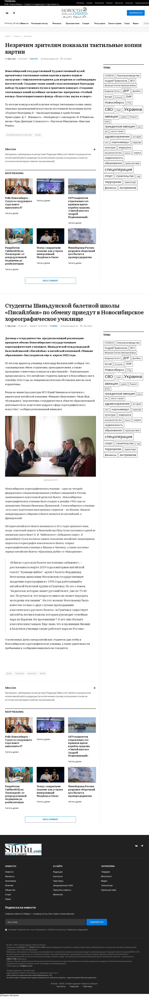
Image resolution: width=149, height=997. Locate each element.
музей (38, 135)
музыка (128, 153)
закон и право (117, 131)
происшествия (132, 163)
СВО (109, 109)
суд (138, 176)
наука (137, 152)
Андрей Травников (116, 80)
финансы (110, 187)
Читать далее (11, 213)
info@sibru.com (26, 966)
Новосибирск (114, 102)
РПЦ (129, 103)
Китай (108, 96)
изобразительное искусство (19, 135)
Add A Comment (50, 280)
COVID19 (109, 75)
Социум (89, 3)
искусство (32, 673)
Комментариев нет (51, 59)
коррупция (136, 142)
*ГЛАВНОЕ (53, 326)
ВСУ (132, 80)
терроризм (113, 182)
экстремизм (128, 187)
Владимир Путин (112, 91)
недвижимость (114, 158)
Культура (129, 3)
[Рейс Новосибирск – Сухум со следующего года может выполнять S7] (19, 186)
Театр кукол (99, 23)
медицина (125, 147)
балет (9, 673)
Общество (119, 3)
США (118, 110)
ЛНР (129, 96)
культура (110, 147)
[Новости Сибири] (74, 13)
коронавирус (120, 142)
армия (124, 117)
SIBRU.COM (11, 959)
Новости (25, 23)
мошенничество (113, 153)
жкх (106, 131)
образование (113, 163)
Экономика (99, 3)
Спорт (127, 23)
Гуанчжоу (19, 673)
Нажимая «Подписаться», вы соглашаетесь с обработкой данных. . (48, 930)
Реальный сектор (39, 23)
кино (106, 142)
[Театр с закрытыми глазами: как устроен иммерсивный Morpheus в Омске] (50, 236)
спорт (109, 176)
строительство (125, 176)
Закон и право (114, 23)
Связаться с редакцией (77, 930)
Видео (136, 23)
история (137, 137)
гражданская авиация (120, 126)
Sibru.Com (11, 59)
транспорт (130, 182)
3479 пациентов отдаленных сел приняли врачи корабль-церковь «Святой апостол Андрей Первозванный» (79, 208)
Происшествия (72, 23)
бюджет (133, 117)
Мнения (109, 3)
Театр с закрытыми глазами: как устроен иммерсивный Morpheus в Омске (50, 252)
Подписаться (135, 13)
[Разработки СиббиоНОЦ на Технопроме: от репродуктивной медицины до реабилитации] (19, 236)
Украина (133, 109)
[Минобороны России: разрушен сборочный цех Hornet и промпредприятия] (82, 236)
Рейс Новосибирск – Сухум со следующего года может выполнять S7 (33, 4)
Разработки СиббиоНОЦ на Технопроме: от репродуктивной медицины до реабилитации (15, 255)
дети (140, 127)
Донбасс (136, 91)
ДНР (126, 90)
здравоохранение (117, 136)
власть (107, 121)
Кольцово (119, 97)
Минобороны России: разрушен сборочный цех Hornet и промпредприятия (81, 252)
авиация (111, 116)
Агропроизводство (128, 75)
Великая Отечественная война (120, 85)
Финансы (80, 3)
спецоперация (118, 169)
